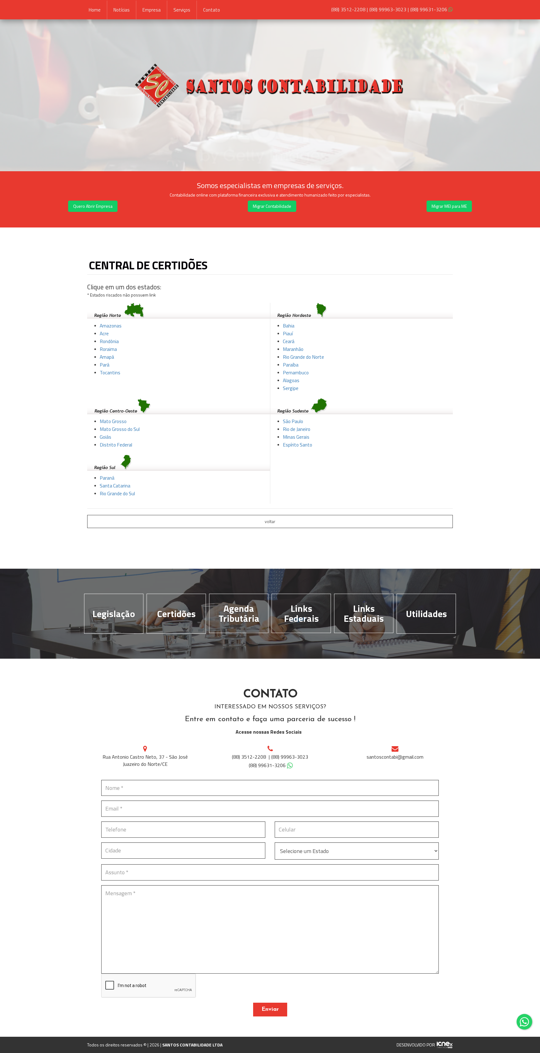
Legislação (113, 613)
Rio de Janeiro (296, 429)
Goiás (105, 437)
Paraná (107, 478)
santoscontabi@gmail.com (395, 757)
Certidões (176, 613)
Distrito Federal (116, 444)
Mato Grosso (113, 421)
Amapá (107, 357)
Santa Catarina (115, 485)
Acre (104, 333)
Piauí (288, 333)
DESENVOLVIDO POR (416, 1044)
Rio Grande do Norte (303, 357)
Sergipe (290, 388)
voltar (270, 521)
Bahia (288, 325)
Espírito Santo (297, 444)
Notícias (121, 9)
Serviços (181, 9)
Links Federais (301, 613)
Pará (104, 364)
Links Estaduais (364, 613)
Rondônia (109, 341)
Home (95, 9)
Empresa (151, 9)
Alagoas (291, 380)
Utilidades (426, 613)
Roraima (108, 349)
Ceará (288, 341)
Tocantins (110, 372)
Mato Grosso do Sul (120, 429)
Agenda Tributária (238, 613)
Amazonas (111, 325)
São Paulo (293, 421)
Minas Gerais (296, 437)
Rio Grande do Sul (117, 493)
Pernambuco (296, 372)
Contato (211, 9)
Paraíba (290, 364)
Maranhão (293, 349)
